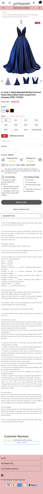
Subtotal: (4, 155)
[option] (21, 8)
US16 (6, 130)
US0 (5, 120)
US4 (25, 120)
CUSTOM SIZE (36, 130)
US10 (16, 125)
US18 (16, 130)
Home (4, 12)
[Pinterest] (2, 475)
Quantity (4, 146)
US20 (26, 130)
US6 (36, 120)
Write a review (21, 443)
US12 (25, 125)
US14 (36, 125)
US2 (15, 120)
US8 (5, 125)
